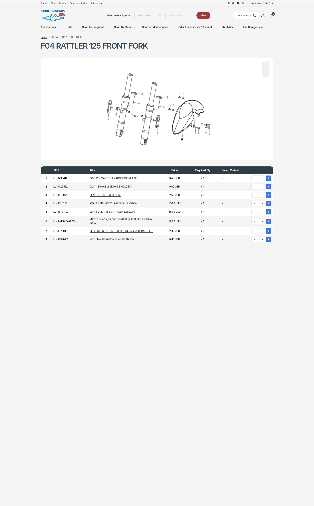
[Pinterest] (242, 3)
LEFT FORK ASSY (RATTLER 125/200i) (112, 211)
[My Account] (263, 15)
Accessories (48, 27)
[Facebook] (228, 3)
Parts (69, 27)
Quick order (96, 3)
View (203, 15)
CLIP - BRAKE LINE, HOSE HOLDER (110, 186)
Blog (53, 3)
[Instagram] (233, 3)
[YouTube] (238, 3)
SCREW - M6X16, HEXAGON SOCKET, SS (114, 178)
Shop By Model (123, 27)
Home (44, 37)
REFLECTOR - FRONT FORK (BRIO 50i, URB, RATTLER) (121, 231)
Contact (62, 3)
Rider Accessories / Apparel (195, 27)
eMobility (227, 27)
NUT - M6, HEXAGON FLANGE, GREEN (112, 239)
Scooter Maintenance (155, 27)
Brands (44, 3)
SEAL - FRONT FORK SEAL (105, 195)
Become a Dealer (78, 3)
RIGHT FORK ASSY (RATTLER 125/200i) (113, 203)
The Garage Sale (253, 27)
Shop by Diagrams (93, 27)
